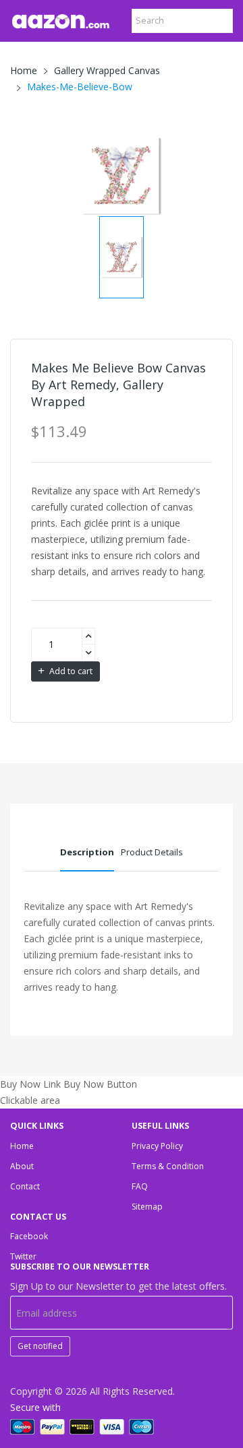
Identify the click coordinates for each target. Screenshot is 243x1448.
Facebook (29, 1236)
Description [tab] (87, 852)
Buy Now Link (30, 1084)
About (22, 1166)
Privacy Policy (157, 1146)
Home (23, 70)
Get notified (40, 1346)
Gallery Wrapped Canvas (107, 70)
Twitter (23, 1256)
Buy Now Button (100, 1084)
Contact (25, 1186)
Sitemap (147, 1206)
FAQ (140, 1186)
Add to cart (69, 671)
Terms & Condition (168, 1166)
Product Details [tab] (152, 852)
